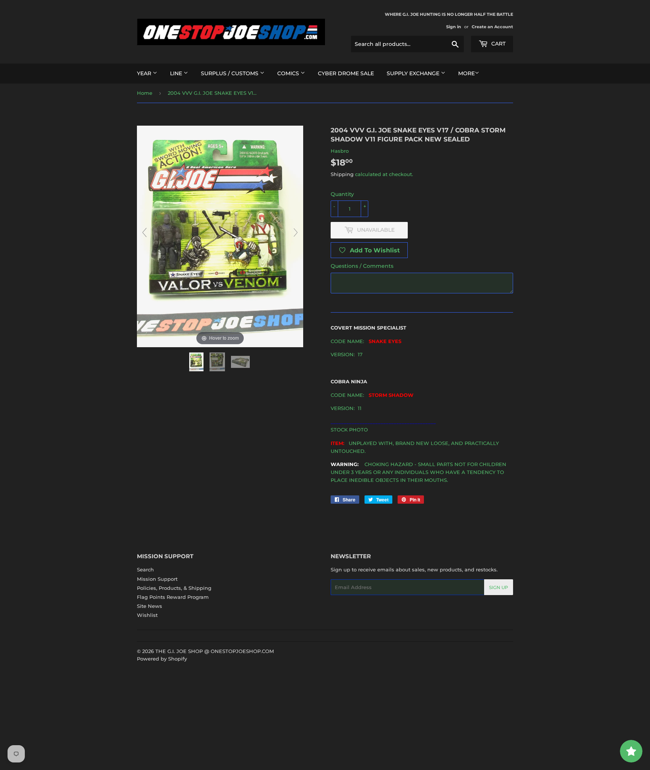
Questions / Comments (362, 266)
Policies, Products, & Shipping (174, 588)
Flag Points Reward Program (173, 597)
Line (177, 73)
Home (144, 93)
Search (145, 569)
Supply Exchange (414, 73)
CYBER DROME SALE (346, 73)
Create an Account (492, 26)
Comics (289, 73)
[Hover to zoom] (220, 236)
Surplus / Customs (230, 73)
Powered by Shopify (162, 659)
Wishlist (147, 615)
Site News (149, 606)
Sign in (453, 26)
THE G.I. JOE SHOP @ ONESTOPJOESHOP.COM (214, 651)
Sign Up (498, 587)
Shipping (342, 174)
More (466, 73)
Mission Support (157, 579)
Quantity (342, 194)
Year (145, 73)
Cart (498, 43)
